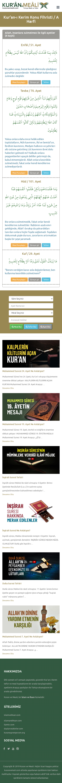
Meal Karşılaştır (19, 82)
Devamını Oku (8, 388)
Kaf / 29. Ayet (31, 253)
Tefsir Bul (32, 327)
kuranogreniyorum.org (14, 732)
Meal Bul (17, 327)
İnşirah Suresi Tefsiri (12, 477)
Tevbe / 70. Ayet (31, 90)
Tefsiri (46, 82)
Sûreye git (34, 82)
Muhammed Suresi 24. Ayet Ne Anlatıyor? (23, 371)
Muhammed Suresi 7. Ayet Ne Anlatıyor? (22, 636)
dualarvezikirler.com (13, 728)
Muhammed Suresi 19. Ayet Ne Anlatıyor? (23, 424)
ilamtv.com (9, 724)
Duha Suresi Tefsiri (11, 583)
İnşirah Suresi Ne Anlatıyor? (16, 530)
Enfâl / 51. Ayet (31, 45)
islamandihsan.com (13, 720)
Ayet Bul (46, 327)
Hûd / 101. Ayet (31, 181)
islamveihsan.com (12, 715)
